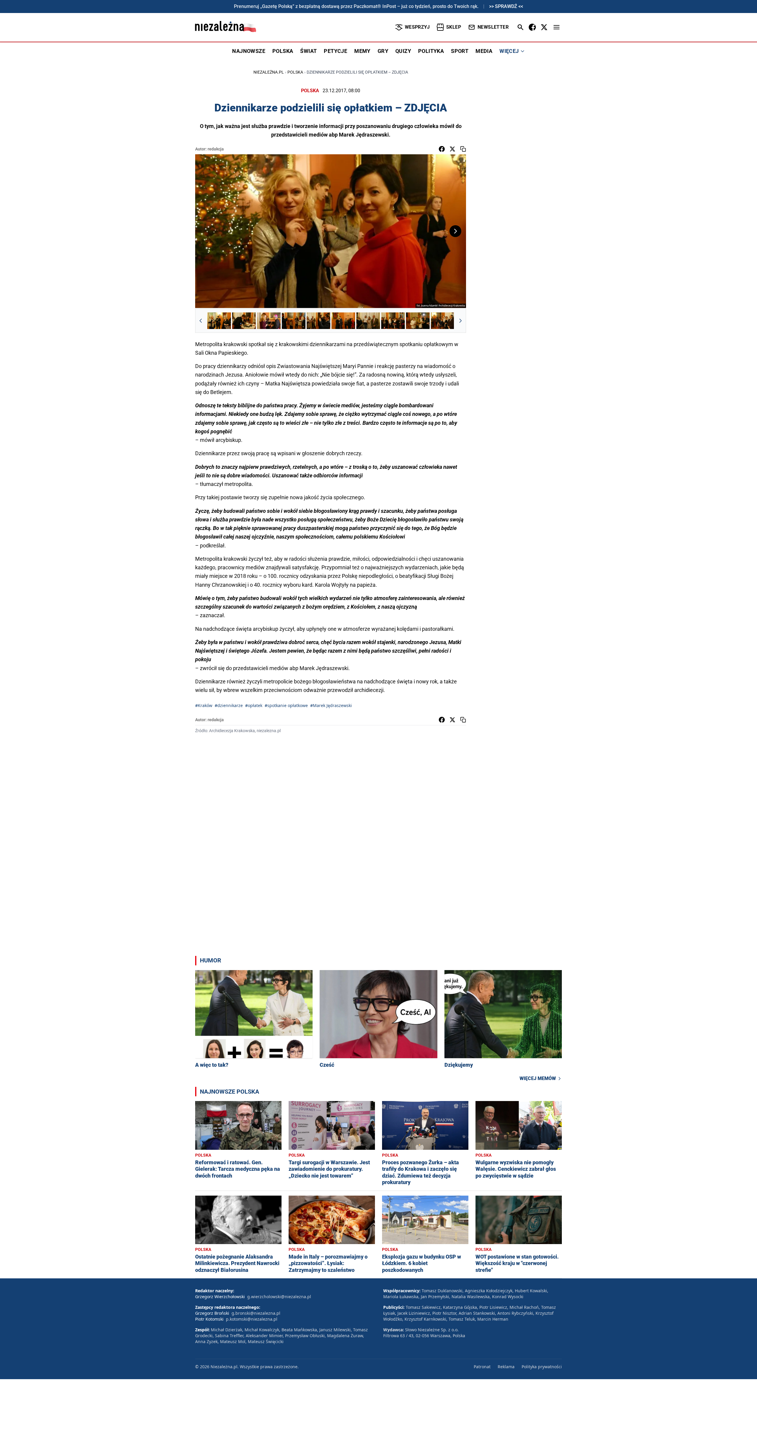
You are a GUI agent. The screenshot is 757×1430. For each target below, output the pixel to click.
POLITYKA (431, 51)
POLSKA (282, 51)
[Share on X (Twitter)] (452, 149)
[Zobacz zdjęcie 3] (269, 320)
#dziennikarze (229, 705)
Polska (295, 72)
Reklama (506, 1366)
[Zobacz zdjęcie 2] (244, 320)
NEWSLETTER (493, 27)
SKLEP (453, 27)
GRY (383, 51)
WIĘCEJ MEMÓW (538, 1078)
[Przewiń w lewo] (201, 321)
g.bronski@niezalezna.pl (256, 1313)
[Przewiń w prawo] (460, 321)
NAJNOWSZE (248, 51)
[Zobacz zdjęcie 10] (442, 320)
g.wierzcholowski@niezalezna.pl (279, 1296)
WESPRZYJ (417, 27)
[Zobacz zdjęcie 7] (368, 320)
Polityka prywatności (542, 1366)
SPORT (459, 51)
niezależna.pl (268, 72)
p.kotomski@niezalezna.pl (251, 1319)
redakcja (216, 149)
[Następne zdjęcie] (455, 231)
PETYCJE (335, 51)
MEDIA (483, 51)
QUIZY (403, 51)
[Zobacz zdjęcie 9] (418, 320)
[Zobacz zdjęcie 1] (219, 320)
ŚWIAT (308, 51)
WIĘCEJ (509, 51)
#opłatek (253, 705)
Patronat (482, 1366)
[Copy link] (463, 149)
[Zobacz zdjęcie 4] (293, 320)
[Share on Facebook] (442, 149)
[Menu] (556, 27)
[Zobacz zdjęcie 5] (318, 320)
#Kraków (203, 705)
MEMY (362, 51)
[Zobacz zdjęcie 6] (343, 320)
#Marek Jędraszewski (331, 705)
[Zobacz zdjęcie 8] (393, 320)
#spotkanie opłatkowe (286, 705)
